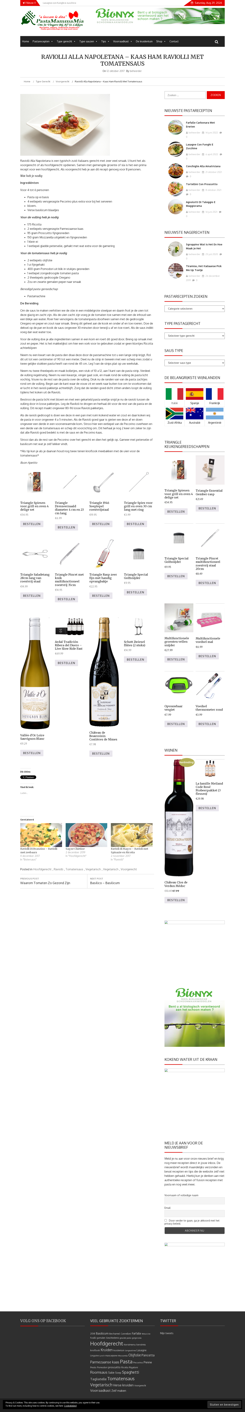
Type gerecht (64, 41)
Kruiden (107, 1350)
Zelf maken (118, 1390)
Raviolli (58, 869)
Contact (174, 41)
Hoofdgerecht (42, 869)
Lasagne (142, 1350)
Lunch (102, 1355)
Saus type (173, 350)
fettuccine (146, 1334)
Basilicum (102, 1333)
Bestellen (32, 524)
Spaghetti (130, 1372)
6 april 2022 (211, 154)
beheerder (136, 70)
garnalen (100, 1337)
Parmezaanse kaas (104, 1362)
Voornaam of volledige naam (181, 1195)
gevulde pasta (125, 1338)
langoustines (130, 1350)
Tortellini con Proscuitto (202, 184)
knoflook (95, 1350)
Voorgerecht (129, 869)
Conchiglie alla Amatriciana (203, 166)
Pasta (126, 1361)
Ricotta (124, 1367)
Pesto (93, 1367)
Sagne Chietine (75, 848)
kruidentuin (118, 1350)
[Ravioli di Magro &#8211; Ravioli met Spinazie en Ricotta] (132, 835)
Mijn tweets (166, 1333)
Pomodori (102, 1367)
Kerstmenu (130, 1344)
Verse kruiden (123, 1385)
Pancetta (148, 1355)
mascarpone (111, 1355)
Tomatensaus (74, 869)
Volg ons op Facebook (43, 1321)
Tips (103, 41)
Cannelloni (126, 1333)
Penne (148, 1362)
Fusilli (93, 1337)
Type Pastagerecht (182, 323)
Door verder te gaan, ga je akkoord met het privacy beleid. (192, 1222)
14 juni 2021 (211, 211)
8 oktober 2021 (213, 190)
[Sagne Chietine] (86, 835)
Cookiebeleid (70, 1405)
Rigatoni (133, 1367)
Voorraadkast (121, 41)
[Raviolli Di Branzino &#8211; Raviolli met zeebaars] (41, 835)
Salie (111, 1372)
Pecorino (138, 1362)
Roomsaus (98, 1372)
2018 (92, 1333)
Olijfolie (134, 1355)
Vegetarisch (93, 869)
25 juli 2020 (211, 254)
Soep (118, 1372)
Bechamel (114, 1333)
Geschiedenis (112, 1337)
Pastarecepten (41, 41)
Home (25, 41)
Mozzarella (123, 1355)
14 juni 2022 (211, 132)
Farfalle (136, 1333)
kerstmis (141, 1344)
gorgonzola (137, 1338)
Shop (159, 41)
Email (167, 1207)
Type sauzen (86, 41)
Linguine (94, 1355)
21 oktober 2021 (213, 172)
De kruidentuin (144, 41)
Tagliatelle (98, 1379)
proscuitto (114, 1367)
